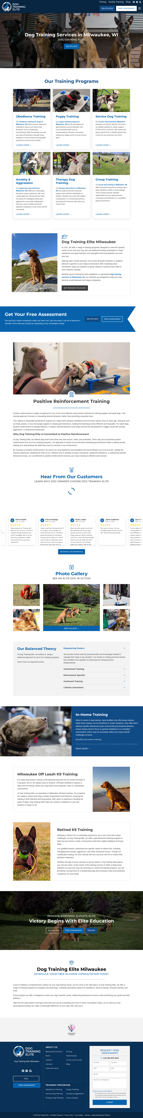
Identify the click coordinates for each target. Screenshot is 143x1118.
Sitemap (87, 1115)
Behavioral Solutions (54, 1052)
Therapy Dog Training (54, 1098)
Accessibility (79, 1115)
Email (112, 1068)
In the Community (74, 1060)
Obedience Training (54, 1089)
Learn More (22, 145)
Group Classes (72, 1098)
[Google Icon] (140, 2)
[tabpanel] (32, 119)
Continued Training (73, 681)
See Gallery (70, 628)
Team (48, 1056)
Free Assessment (126, 8)
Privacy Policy (68, 1115)
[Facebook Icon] (134, 2)
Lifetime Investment (73, 687)
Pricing (102, 2)
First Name (96, 1062)
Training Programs (58, 1085)
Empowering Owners (74, 648)
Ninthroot (107, 1115)
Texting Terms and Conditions (102, 1091)
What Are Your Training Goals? (101, 1079)
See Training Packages (75, 288)
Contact (49, 1064)
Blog (128, 2)
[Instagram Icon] (137, 2)
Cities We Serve (52, 1068)
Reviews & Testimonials (71, 552)
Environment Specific (74, 675)
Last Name (114, 1062)
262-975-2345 (107, 8)
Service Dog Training (54, 1094)
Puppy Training (72, 1089)
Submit (109, 1102)
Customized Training (74, 669)
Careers (49, 1060)
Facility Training (116, 2)
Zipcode (95, 1074)
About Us (51, 1047)
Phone (95, 1068)
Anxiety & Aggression (75, 1094)
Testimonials (71, 1056)
